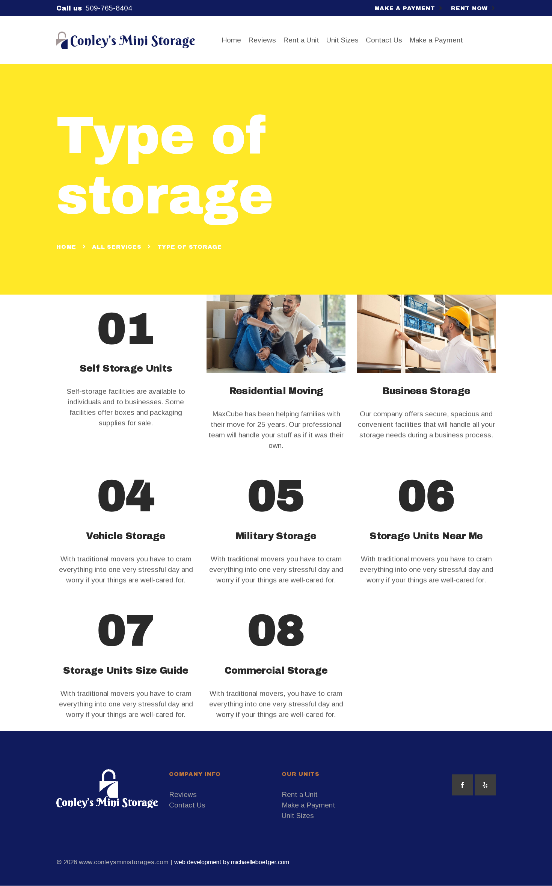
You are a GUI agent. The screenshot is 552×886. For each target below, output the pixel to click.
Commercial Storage (276, 670)
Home (66, 247)
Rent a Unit (300, 794)
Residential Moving (276, 391)
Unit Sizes (298, 815)
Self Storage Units (126, 368)
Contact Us (187, 805)
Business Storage (426, 391)
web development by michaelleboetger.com (231, 862)
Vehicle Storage (126, 536)
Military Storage (276, 536)
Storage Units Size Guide (125, 670)
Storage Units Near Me (426, 536)
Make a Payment (308, 805)
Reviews (183, 794)
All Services (116, 247)
